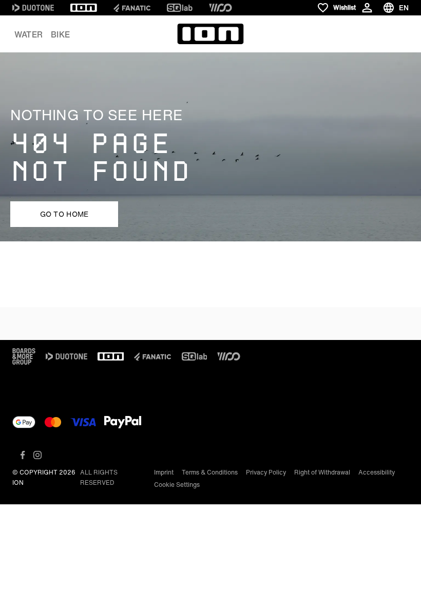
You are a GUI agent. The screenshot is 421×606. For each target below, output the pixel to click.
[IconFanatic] (131, 7)
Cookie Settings (177, 484)
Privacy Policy (266, 472)
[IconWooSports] (220, 7)
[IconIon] (83, 7)
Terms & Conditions (210, 472)
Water (28, 34)
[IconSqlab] (180, 7)
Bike (60, 34)
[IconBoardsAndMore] (23, 356)
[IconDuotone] (33, 7)
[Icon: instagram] (37, 455)
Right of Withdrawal (322, 472)
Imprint (164, 472)
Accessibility (376, 472)
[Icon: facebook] (23, 455)
